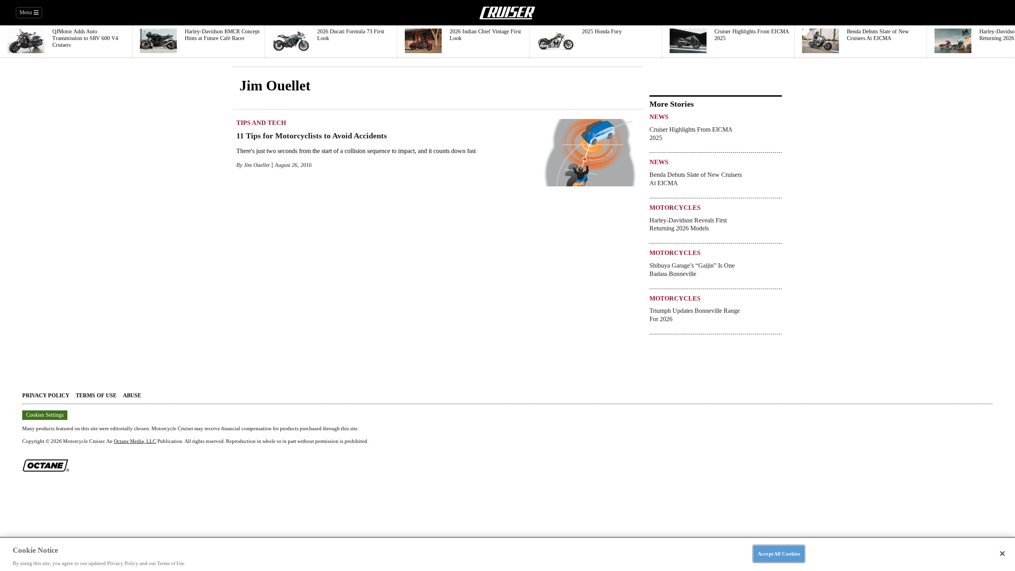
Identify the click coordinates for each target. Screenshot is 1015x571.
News (658, 116)
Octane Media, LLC (135, 441)
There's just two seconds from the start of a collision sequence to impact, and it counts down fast (356, 151)
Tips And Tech (261, 122)
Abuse (132, 396)
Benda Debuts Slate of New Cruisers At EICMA (695, 178)
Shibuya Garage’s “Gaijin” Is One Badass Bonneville (692, 269)
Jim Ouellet (257, 165)
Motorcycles (675, 207)
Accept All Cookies (779, 553)
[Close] (1002, 553)
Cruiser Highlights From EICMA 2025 (690, 133)
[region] (507, 554)
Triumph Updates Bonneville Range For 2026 (694, 314)
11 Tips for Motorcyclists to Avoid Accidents (311, 135)
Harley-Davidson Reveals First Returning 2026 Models (688, 224)
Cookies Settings (44, 415)
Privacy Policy (45, 396)
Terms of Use (96, 396)
